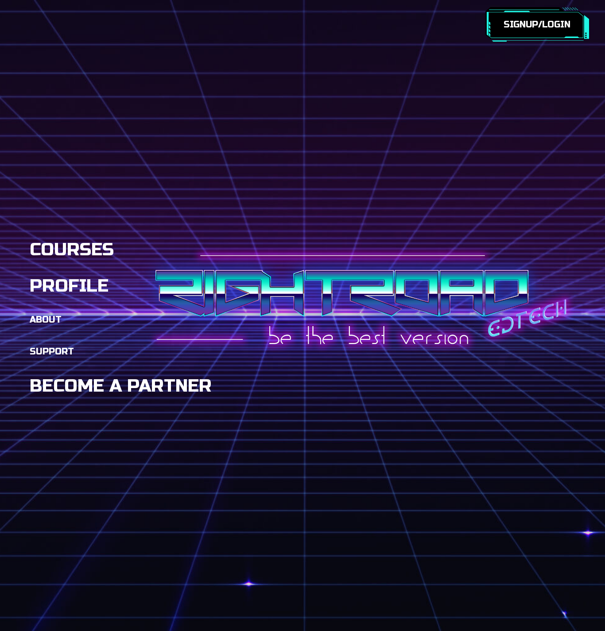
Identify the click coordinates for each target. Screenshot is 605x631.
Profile (69, 285)
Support (52, 351)
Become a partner (121, 385)
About (46, 319)
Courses (72, 249)
